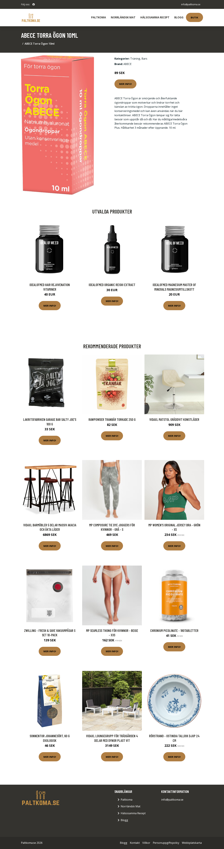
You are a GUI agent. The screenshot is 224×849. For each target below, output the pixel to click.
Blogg (178, 17)
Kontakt (135, 843)
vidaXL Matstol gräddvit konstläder (174, 419)
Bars (144, 58)
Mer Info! (125, 84)
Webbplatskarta (192, 843)
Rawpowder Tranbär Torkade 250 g (112, 419)
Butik (194, 17)
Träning (135, 58)
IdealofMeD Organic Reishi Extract (112, 285)
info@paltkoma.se (190, 4)
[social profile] (33, 4)
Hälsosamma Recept (154, 17)
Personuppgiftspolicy (166, 843)
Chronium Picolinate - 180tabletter (174, 630)
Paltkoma (98, 17)
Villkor (146, 843)
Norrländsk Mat (123, 17)
